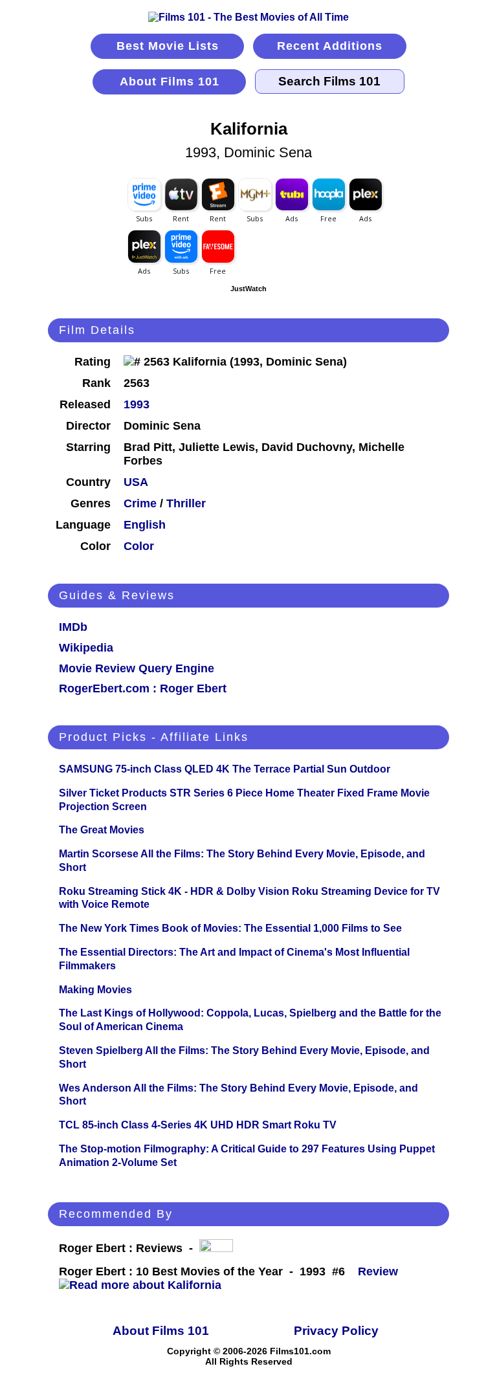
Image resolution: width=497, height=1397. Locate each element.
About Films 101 (169, 81)
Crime (140, 503)
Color (139, 546)
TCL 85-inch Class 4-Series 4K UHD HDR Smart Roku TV (198, 1124)
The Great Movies (101, 829)
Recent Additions (329, 45)
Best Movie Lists (167, 45)
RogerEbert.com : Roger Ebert (142, 688)
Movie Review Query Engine (136, 668)
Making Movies (95, 989)
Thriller (186, 503)
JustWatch (248, 288)
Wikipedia (86, 647)
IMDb (73, 627)
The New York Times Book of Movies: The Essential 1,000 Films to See (230, 928)
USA (136, 482)
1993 (136, 404)
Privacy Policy (336, 1330)
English (145, 524)
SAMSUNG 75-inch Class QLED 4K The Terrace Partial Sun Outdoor (224, 769)
